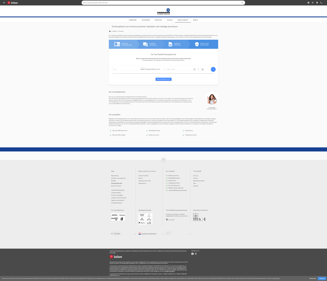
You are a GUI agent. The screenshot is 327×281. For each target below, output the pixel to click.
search (242, 3)
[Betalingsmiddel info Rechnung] (142, 220)
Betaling (113, 180)
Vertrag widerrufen (116, 183)
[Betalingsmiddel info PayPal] (142, 224)
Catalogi (170, 20)
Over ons (195, 175)
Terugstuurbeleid (116, 192)
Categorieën (146, 20)
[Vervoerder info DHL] (114, 216)
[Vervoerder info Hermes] (121, 216)
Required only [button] (313, 278)
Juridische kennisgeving (117, 190)
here (156, 271)
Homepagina (133, 20)
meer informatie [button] (276, 278)
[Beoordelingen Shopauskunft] (201, 220)
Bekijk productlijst (163, 79)
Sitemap (195, 186)
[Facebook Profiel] (193, 254)
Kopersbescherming (198, 180)
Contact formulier (143, 175)
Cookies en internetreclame (118, 197)
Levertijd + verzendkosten (118, 178)
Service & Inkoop (183, 20)
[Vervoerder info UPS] (121, 220)
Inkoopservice (142, 183)
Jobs (194, 183)
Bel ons (141, 178)
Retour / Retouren (116, 186)
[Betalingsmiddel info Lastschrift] (149, 220)
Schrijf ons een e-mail (144, 180)
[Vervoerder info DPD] (114, 220)
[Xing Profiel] (196, 254)
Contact (195, 178)
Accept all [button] (322, 278)
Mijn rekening (114, 175)
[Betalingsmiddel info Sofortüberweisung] (149, 216)
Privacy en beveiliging (117, 195)
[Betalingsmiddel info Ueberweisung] (142, 216)
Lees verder (171, 219)
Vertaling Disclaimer (116, 203)
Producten (158, 20)
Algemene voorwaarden (117, 200)
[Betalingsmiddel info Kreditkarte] (149, 224)
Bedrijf (195, 20)
